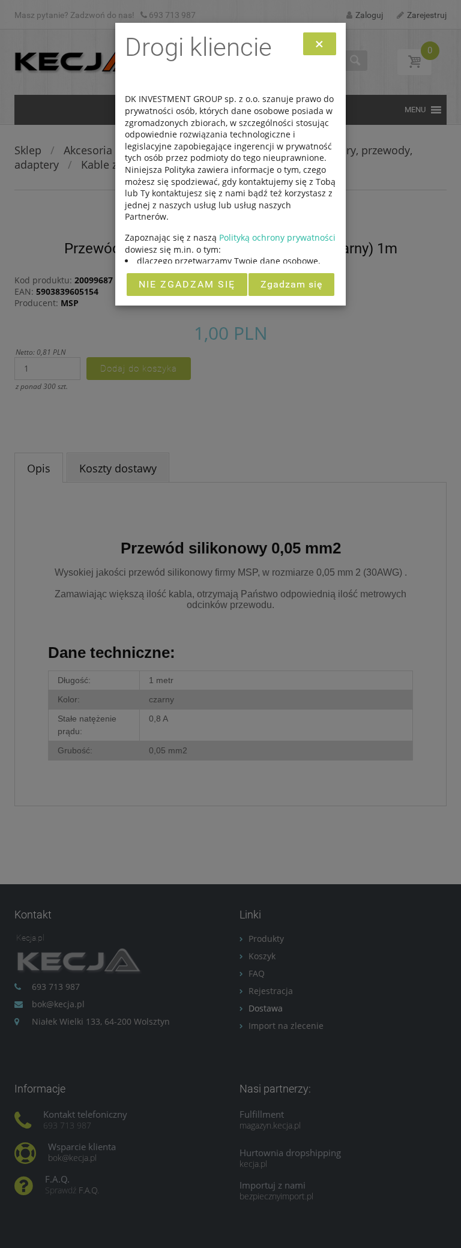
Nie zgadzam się (187, 284)
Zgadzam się (291, 284)
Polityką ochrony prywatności (277, 237)
